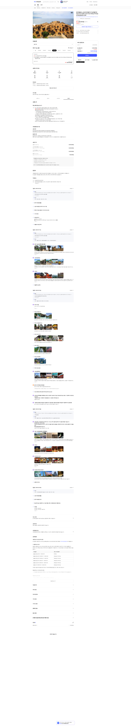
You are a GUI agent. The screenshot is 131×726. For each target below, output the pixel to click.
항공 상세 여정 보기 (53, 88)
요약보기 (71, 188)
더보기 (35, 221)
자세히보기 (37, 183)
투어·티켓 (48, 7)
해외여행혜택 (64, 7)
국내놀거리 (58, 7)
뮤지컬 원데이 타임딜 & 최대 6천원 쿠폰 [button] (50, 1)
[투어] (38, 4)
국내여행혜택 (70, 7)
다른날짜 (71, 47)
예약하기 (87, 55)
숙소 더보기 (36, 195)
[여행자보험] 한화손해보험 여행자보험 (41, 617)
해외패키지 (44, 7)
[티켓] (41, 4)
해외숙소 (38, 7)
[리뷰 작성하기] (73, 622)
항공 (35, 7)
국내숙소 (53, 7)
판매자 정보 (35, 608)
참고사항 (34, 613)
